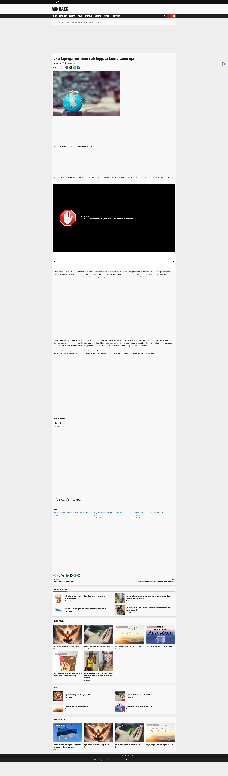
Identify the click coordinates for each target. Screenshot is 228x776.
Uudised (54, 16)
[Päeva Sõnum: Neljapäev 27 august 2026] (160, 634)
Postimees (57, 180)
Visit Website (62, 500)
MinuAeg (60, 8)
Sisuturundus (115, 16)
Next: (156, 580)
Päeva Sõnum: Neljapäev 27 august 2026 (159, 646)
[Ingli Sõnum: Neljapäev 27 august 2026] (67, 634)
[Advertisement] (105, 39)
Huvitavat (72, 16)
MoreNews (129, 760)
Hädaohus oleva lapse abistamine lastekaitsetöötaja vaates (71, 512)
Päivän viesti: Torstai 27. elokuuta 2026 (97, 646)
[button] (165, 16)
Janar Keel (58, 63)
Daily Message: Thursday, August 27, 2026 (128, 646)
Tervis (80, 16)
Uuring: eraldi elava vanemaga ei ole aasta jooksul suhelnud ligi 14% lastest (108, 513)
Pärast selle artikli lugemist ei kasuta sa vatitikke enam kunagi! (58, 610)
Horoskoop (63, 16)
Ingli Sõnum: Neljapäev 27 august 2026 (66, 646)
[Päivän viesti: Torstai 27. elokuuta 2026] (98, 634)
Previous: (63, 580)
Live (174, 16)
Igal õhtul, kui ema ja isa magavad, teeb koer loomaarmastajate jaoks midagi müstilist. (120, 610)
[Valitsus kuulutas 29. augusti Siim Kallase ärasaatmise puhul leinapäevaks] (67, 732)
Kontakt (106, 16)
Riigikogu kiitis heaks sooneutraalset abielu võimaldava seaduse (149, 513)
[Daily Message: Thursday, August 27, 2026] (129, 634)
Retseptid (98, 16)
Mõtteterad (88, 16)
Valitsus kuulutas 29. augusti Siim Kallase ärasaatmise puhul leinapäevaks (67, 745)
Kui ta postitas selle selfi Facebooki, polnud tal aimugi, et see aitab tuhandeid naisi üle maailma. (120, 598)
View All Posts (77, 500)
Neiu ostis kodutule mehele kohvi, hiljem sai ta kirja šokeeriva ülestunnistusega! (58, 598)
